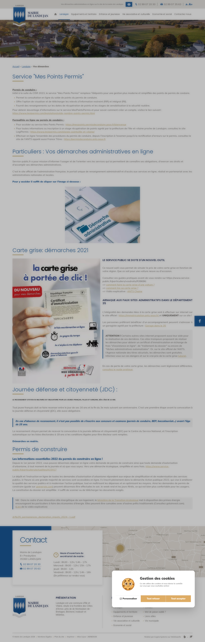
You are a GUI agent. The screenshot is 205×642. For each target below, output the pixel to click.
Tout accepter (178, 598)
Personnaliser (130, 598)
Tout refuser (153, 598)
